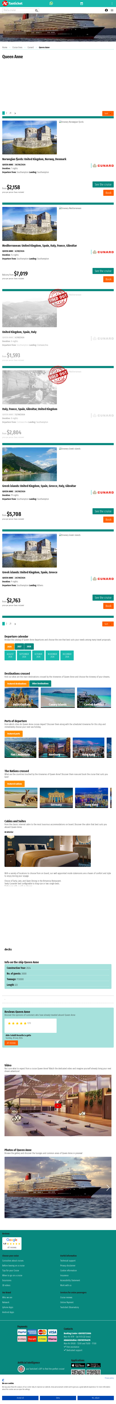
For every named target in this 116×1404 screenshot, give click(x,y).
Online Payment (67, 1302)
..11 (10, 113)
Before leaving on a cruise (13, 1265)
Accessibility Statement (70, 1280)
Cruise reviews (66, 1297)
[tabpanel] (58, 656)
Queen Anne (7, 164)
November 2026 (52, 655)
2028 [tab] (29, 646)
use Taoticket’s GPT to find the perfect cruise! (45, 1369)
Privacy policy (109, 1378)
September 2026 (24, 655)
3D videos (6, 1285)
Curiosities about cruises (12, 1260)
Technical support (68, 1260)
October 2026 (38, 655)
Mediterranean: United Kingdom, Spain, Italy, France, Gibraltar (39, 245)
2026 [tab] (9, 646)
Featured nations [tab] (14, 784)
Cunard (31, 47)
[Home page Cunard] (103, 165)
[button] (108, 886)
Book (108, 193)
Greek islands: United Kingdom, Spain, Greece (29, 572)
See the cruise (103, 184)
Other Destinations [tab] (40, 683)
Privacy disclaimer (67, 1265)
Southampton (23, 172)
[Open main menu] (112, 10)
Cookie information (68, 1270)
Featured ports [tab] (13, 733)
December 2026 (67, 655)
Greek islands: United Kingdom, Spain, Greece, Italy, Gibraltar (39, 486)
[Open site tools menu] (112, 3)
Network (5, 1302)
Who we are (7, 1297)
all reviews (11, 1043)
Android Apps (8, 1312)
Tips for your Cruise (10, 1270)
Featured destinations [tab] (16, 683)
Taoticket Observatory (69, 1307)
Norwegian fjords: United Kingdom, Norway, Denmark (34, 159)
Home (4, 47)
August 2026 (10, 655)
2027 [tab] (19, 646)
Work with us (65, 1285)
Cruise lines (17, 47)
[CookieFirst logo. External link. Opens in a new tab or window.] (3, 1380)
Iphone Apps (7, 1307)
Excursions (6, 1280)
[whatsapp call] (51, 3)
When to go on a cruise (12, 1275)
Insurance (64, 1275)
